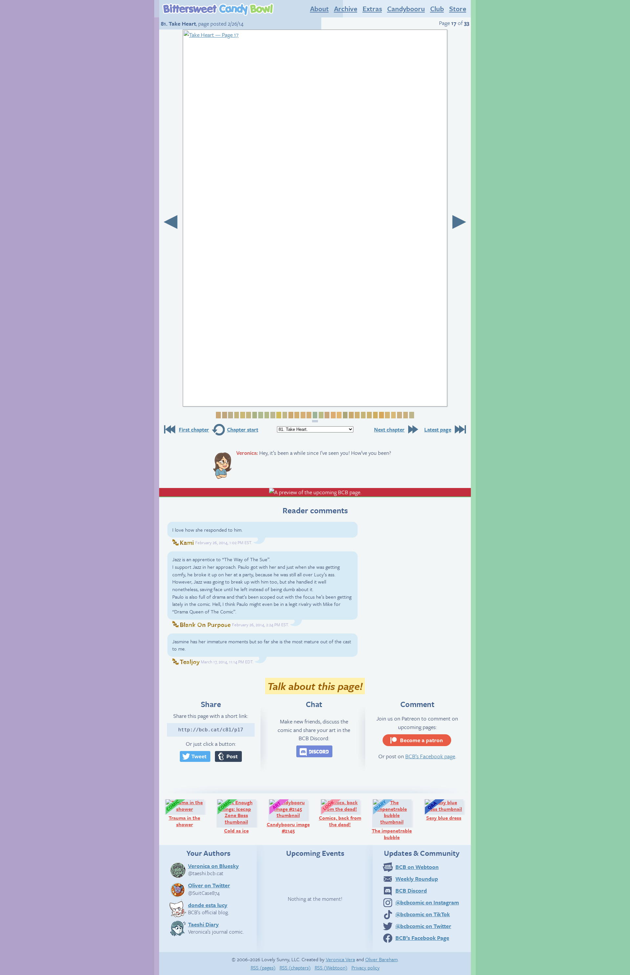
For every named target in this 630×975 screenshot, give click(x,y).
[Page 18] (320, 415)
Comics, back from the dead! (342, 813)
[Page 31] (399, 415)
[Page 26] (368, 415)
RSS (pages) (263, 967)
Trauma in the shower (189, 813)
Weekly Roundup (416, 879)
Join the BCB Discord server (314, 751)
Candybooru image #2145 (290, 816)
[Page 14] (296, 415)
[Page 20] (332, 415)
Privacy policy (365, 967)
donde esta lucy (207, 905)
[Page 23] (350, 415)
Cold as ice (243, 816)
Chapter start (242, 429)
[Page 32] (405, 415)
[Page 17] (315, 417)
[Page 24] (357, 415)
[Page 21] (339, 415)
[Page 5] (242, 415)
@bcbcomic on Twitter (423, 926)
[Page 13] (290, 415)
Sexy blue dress (447, 809)
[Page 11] (278, 415)
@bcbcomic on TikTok (422, 914)
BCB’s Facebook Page (422, 938)
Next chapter (389, 429)
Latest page (437, 429)
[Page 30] (393, 415)
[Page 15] (302, 415)
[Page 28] (381, 415)
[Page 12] (284, 415)
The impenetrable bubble (394, 819)
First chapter (194, 429)
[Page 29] (387, 415)
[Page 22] (344, 415)
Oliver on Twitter (209, 885)
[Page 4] (236, 415)
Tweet (198, 756)
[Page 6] (248, 415)
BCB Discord (411, 890)
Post (232, 756)
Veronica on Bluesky (213, 866)
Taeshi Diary (203, 924)
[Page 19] (326, 415)
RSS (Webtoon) (331, 967)
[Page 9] (266, 415)
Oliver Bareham (381, 959)
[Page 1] (218, 415)
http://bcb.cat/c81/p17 (210, 730)
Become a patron (421, 740)
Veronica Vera (340, 959)
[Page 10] (272, 415)
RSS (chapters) (295, 967)
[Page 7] (254, 415)
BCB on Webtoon (417, 867)
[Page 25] (363, 415)
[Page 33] (411, 415)
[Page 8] (260, 415)
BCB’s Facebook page (430, 756)
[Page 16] (308, 415)
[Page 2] (224, 415)
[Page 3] (230, 415)
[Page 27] (375, 415)
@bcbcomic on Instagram (427, 902)
